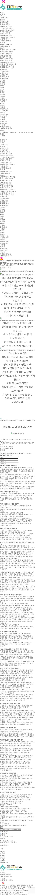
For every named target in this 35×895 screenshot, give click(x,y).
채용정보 (2, 859)
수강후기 (2, 93)
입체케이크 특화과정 (6, 53)
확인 (1, 827)
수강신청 (2, 130)
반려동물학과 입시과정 (7, 66)
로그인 (2, 12)
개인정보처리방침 (5, 127)
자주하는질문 (4, 114)
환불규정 (2, 878)
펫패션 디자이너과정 (6, 60)
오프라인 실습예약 (22, 132)
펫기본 (2, 91)
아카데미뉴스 (4, 109)
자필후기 (2, 98)
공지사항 (2, 107)
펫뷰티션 (2, 42)
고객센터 (2, 105)
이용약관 (2, 125)
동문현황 (2, 94)
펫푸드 (2, 89)
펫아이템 (2, 84)
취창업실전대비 (5, 76)
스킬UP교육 (12, 132)
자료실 (2, 103)
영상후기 (2, 96)
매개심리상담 (4, 78)
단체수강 (2, 855)
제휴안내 (2, 857)
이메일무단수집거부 (6, 128)
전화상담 (2, 450)
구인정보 (2, 102)
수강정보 (2, 119)
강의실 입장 (3, 121)
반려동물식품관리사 (6, 44)
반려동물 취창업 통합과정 (8, 64)
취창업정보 (3, 100)
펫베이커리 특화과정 (6, 55)
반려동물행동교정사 (6, 35)
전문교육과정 (4, 23)
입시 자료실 (3, 69)
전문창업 (2, 80)
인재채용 (2, 861)
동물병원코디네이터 (6, 26)
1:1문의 (2, 112)
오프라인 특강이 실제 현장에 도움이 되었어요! (20, 443)
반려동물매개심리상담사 (7, 62)
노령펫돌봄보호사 (5, 41)
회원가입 (2, 14)
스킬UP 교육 (4, 73)
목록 (1, 444)
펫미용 (2, 85)
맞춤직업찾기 (4, 116)
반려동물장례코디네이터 (7, 37)
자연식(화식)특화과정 (6, 59)
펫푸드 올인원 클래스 (6, 51)
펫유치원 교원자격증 (6, 28)
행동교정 (2, 82)
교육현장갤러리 (5, 110)
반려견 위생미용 (5, 33)
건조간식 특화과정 (5, 57)
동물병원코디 (4, 75)
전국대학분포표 (5, 71)
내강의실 (2, 118)
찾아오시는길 (4, 21)
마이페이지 (3, 139)
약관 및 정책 (4, 123)
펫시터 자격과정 (5, 46)
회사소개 (2, 19)
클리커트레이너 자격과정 (7, 50)
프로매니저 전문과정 (6, 32)
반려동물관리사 (5, 39)
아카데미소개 (4, 17)
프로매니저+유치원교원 (7, 30)
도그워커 (2, 48)
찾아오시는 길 (4, 862)
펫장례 (2, 87)
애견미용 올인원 (5, 24)
